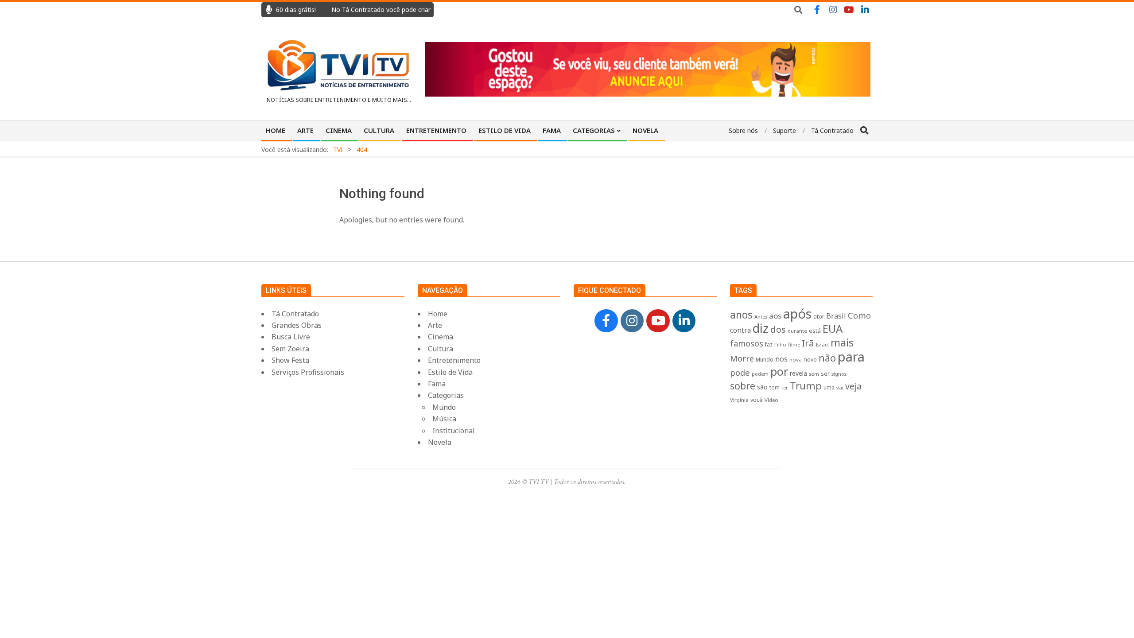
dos (778, 329)
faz (769, 344)
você (756, 400)
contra (740, 330)
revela (798, 373)
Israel (822, 344)
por (779, 371)
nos (781, 359)
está (815, 331)
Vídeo (771, 400)
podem (760, 373)
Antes (760, 316)
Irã (808, 343)
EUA (833, 328)
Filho (780, 344)
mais (842, 342)
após (797, 313)
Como (859, 315)
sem (814, 374)
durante (797, 330)
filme (794, 344)
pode (740, 372)
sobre (742, 385)
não (827, 357)
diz (761, 328)
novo (810, 359)
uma (829, 387)
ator (818, 316)
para (851, 357)
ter (784, 387)
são (762, 387)
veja (853, 386)
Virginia (739, 400)
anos (741, 314)
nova (795, 359)
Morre (742, 358)
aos (775, 316)
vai (839, 387)
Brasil (836, 316)
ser (825, 373)
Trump (806, 386)
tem (774, 387)
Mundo (764, 359)
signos (839, 373)
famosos (746, 343)
